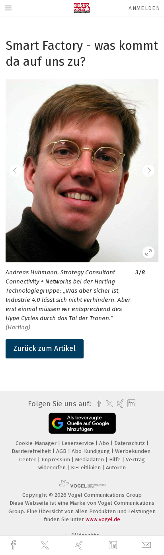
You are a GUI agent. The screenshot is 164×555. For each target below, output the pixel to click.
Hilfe (115, 459)
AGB (62, 451)
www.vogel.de (103, 519)
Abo (105, 443)
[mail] (147, 545)
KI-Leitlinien (86, 467)
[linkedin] (114, 545)
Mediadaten (90, 459)
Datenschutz (130, 443)
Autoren (116, 467)
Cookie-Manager (37, 443)
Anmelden (144, 8)
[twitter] (45, 545)
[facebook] (14, 545)
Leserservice (79, 443)
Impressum (56, 459)
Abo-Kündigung (91, 451)
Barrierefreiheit (32, 451)
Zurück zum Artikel (45, 348)
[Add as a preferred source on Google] (82, 423)
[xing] (80, 545)
